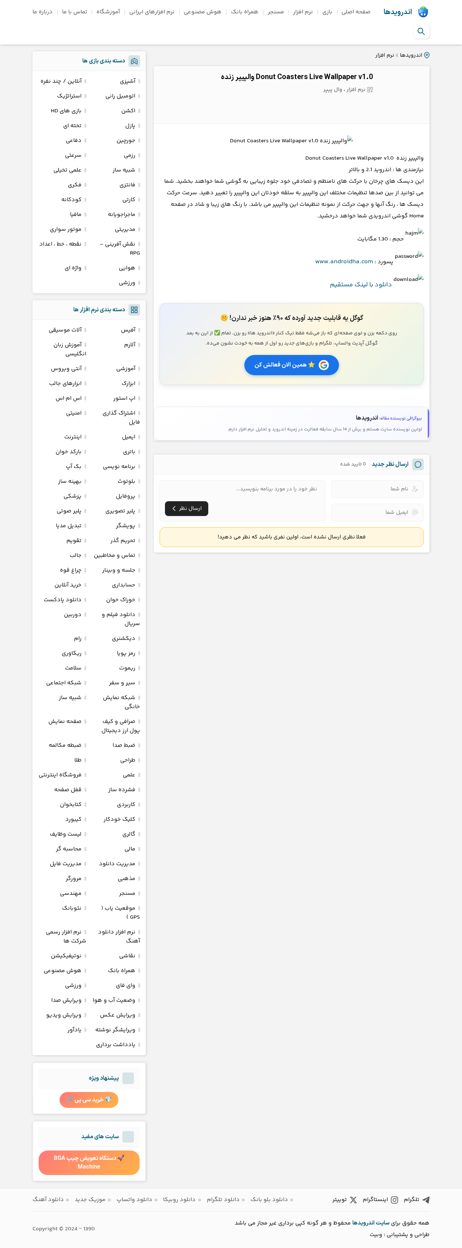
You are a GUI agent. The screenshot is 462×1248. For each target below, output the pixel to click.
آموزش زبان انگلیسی (69, 350)
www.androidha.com (344, 262)
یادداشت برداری (115, 1044)
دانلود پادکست (63, 599)
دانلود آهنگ (48, 1199)
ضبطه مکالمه (65, 745)
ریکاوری (72, 653)
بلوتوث (126, 481)
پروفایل (125, 496)
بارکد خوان (69, 451)
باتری (129, 451)
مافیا (76, 214)
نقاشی (127, 956)
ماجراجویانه (121, 214)
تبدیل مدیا (69, 525)
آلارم (129, 345)
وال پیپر (332, 90)
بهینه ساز (70, 481)
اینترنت (73, 437)
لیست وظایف (66, 834)
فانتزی (127, 185)
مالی (130, 849)
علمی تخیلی (67, 170)
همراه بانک (244, 12)
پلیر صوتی (69, 511)
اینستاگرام (375, 1199)
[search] (421, 31)
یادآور (74, 1030)
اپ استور (124, 398)
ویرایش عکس (117, 1015)
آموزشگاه (108, 12)
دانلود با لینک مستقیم (361, 285)
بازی (327, 12)
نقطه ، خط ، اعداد (60, 244)
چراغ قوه (71, 570)
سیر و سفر (122, 683)
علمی (129, 775)
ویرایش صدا (66, 1000)
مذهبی (126, 878)
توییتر (339, 1199)
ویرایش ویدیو (64, 1015)
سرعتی (73, 155)
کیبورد (73, 819)
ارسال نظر (190, 508)
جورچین (126, 140)
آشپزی (127, 81)
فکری (75, 185)
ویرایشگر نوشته (115, 1030)
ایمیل (128, 437)
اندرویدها (398, 12)
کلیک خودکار (119, 819)
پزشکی (73, 496)
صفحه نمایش (65, 721)
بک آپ (74, 466)
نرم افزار (303, 12)
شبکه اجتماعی (64, 683)
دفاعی (74, 140)
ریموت (127, 668)
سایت (382, 1223)
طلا (78, 760)
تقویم (74, 540)
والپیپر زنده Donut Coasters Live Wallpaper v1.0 (297, 77)
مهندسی (71, 893)
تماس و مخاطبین (114, 555)
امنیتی (74, 413)
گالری (128, 834)
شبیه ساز (124, 170)
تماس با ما (74, 12)
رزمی (129, 155)
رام (78, 638)
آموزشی (125, 368)
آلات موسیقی (65, 330)
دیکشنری (123, 638)
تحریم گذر (122, 540)
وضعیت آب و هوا (114, 1000)
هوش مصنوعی (203, 12)
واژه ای (73, 268)
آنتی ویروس (66, 368)
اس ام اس (69, 398)
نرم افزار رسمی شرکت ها (66, 937)
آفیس (128, 330)
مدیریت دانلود (117, 863)
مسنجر (276, 12)
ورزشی (127, 282)
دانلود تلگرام (223, 1199)
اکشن (128, 111)
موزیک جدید (90, 1199)
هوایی (127, 268)
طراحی (127, 760)
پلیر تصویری (120, 511)
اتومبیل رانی (120, 96)
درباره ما (42, 12)
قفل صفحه (68, 789)
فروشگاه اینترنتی (60, 775)
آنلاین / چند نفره (61, 81)
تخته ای (72, 125)
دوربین (73, 614)
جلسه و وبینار (118, 570)
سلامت (73, 668)
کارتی (128, 199)
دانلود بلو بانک (269, 1199)
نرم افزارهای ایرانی (152, 12)
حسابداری (123, 585)
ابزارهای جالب (65, 383)
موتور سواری (66, 229)
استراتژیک (69, 96)
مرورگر (74, 878)
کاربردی (126, 804)
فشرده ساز (121, 789)
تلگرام (411, 1199)
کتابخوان (71, 804)
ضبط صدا (124, 745)
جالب (76, 555)
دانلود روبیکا (179, 1199)
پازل (130, 125)
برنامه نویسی (119, 466)
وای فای (125, 985)
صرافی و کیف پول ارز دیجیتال (120, 726)
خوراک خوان (120, 599)
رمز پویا (126, 653)
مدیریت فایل (66, 863)
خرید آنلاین (68, 585)
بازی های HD (66, 111)
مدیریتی (125, 229)
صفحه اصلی (356, 12)
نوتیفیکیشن (66, 956)
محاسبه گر (69, 849)
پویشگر (125, 525)
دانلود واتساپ (134, 1199)
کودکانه (71, 199)
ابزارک (128, 383)
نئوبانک (72, 908)
